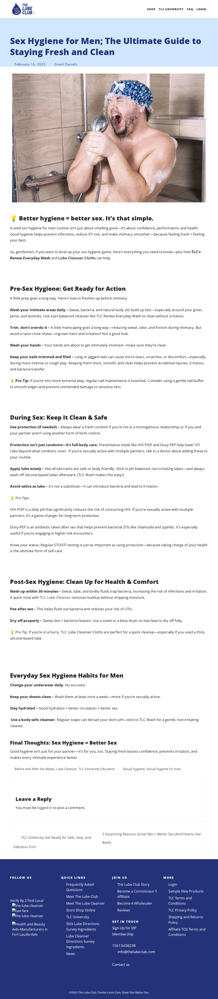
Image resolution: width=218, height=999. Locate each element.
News (70, 953)
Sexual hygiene (134, 769)
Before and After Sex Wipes (34, 769)
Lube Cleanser (66, 769)
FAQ (190, 9)
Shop (151, 9)
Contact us (121, 964)
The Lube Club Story (133, 884)
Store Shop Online (80, 910)
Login (201, 9)
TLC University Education (97, 769)
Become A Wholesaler (134, 903)
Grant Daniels (65, 64)
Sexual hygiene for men (163, 769)
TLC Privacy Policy (182, 910)
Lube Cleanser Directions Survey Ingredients (80, 941)
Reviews (123, 910)
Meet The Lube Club (82, 896)
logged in (44, 807)
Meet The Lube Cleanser (85, 903)
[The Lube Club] (23, 9)
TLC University (171, 9)
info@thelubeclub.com (136, 951)
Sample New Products (186, 891)
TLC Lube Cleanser (55, 597)
